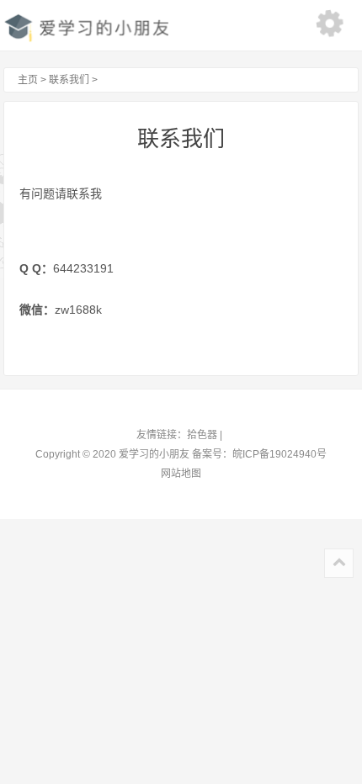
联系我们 (69, 80)
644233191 (83, 268)
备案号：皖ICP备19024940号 (259, 454)
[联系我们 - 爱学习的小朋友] (85, 26)
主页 (25, 80)
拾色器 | (206, 435)
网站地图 (181, 473)
